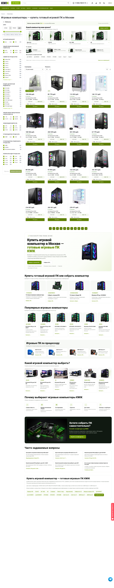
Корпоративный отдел (44, 8)
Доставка (23, 8)
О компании (34, 8)
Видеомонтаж (69, 491)
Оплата (18, 8)
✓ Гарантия (59, 266)
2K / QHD (43, 491)
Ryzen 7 (64, 56)
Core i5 (60, 56)
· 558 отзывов (32, 104)
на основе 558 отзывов (49, 23)
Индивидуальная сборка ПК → (33, 458)
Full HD (37, 491)
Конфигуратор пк (5, 8)
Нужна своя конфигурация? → (104, 60)
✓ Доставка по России (32, 268)
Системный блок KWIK (31, 98)
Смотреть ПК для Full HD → (91, 458)
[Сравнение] (96, 3)
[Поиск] (68, 3)
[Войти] (92, 3)
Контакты (13, 8)
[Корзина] (104, 3)
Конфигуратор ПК (99, 494)
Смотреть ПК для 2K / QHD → (32, 468)
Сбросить (6, 171)
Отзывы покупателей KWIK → (103, 23)
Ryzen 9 (70, 56)
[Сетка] (107, 69)
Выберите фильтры (16, 171)
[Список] (110, 69)
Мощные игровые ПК (89, 491)
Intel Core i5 (66, 494)
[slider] (4, 32)
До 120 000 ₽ (29, 56)
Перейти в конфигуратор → (78, 436)
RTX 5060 (43, 56)
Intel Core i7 (74, 494)
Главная (3, 13)
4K (47, 491)
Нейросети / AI (78, 491)
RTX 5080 (54, 56)
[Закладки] (100, 3)
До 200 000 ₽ (36, 56)
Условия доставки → (89, 469)
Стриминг (53, 491)
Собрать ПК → (47, 262)
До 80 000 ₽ (98, 491)
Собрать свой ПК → (104, 28)
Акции (51, 8)
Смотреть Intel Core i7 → (61, 458)
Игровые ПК (30, 491)
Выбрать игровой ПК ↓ (34, 262)
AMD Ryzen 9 (90, 494)
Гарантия (29, 8)
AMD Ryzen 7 (82, 494)
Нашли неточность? (112, 510)
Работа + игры (60, 491)
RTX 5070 (49, 56)
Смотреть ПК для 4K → (60, 468)
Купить (35, 106)
